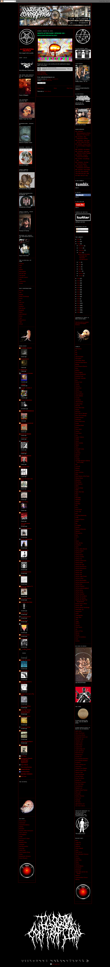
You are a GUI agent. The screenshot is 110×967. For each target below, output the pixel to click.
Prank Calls (78, 511)
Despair (77, 409)
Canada (77, 384)
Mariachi (77, 470)
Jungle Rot (78, 842)
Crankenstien (22, 281)
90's (76, 354)
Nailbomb (77, 846)
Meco (76, 840)
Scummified (24, 512)
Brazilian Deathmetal (80, 374)
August (80, 252)
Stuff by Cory (78, 558)
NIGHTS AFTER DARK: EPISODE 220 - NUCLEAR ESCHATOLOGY (51, 34)
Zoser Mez (21, 848)
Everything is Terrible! (27, 373)
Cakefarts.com (79, 741)
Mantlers (77, 468)
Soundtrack (78, 545)
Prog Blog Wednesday (80, 515)
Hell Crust (21, 302)
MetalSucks (24, 369)
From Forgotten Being (24, 852)
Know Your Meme (79, 778)
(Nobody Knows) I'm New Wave (26, 682)
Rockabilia (78, 794)
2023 (78, 278)
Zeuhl (76, 639)
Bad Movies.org (79, 739)
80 (76, 350)
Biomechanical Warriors (81, 366)
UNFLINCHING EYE (26, 455)
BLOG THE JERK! (25, 660)
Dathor (20, 312)
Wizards (77, 635)
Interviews (77, 452)
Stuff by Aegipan (79, 551)
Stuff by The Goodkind (81, 596)
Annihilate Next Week (26, 602)
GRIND (77, 439)
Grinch (77, 856)
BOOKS (77, 370)
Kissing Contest (79, 776)
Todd (20, 318)
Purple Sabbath (79, 848)
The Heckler (22, 275)
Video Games (78, 627)
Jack (20, 267)
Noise (76, 495)
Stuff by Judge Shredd (81, 576)
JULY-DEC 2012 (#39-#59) (81, 171)
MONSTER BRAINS (26, 434)
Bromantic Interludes (80, 378)
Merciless (21, 840)
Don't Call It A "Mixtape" (81, 413)
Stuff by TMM (78, 605)
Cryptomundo (78, 746)
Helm (20, 279)
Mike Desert (22, 308)
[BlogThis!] (40, 83)
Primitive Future (25, 634)
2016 (78, 294)
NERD (76, 490)
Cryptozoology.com (80, 748)
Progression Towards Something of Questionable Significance (26, 760)
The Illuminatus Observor (25, 467)
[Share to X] (41, 83)
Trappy (77, 621)
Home (55, 88)
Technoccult (24, 437)
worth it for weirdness (80, 637)
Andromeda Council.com (81, 737)
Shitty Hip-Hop (79, 543)
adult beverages (79, 356)
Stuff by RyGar (79, 590)
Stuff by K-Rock (79, 578)
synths (77, 613)
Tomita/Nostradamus (24, 824)
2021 (78, 283)
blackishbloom (25, 359)
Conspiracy (78, 399)
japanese (77, 454)
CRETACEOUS (79, 401)
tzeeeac (23, 575)
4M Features (78, 348)
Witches (77, 633)
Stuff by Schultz (79, 592)
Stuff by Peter (78, 584)
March (80, 271)
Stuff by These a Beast (81, 603)
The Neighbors (22, 834)
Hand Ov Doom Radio (80, 770)
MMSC (77, 486)
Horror (76, 447)
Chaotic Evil (78, 388)
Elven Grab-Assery (80, 421)
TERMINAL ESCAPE (26, 348)
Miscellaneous (78, 484)
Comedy (77, 397)
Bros (76, 380)
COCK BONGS (79, 396)
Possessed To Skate (24, 838)
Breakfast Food (79, 376)
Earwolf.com (78, 756)
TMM (20, 322)
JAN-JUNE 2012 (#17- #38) (82, 173)
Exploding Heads (79, 425)
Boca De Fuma (25, 441)
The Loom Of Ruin (26, 706)
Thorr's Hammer (23, 832)
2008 (78, 312)
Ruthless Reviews (79, 796)
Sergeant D (24, 452)
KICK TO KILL (24, 501)
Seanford (21, 263)
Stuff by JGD (78, 574)
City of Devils (24, 764)
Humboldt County (79, 449)
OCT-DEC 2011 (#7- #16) (81, 175)
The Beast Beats (25, 771)
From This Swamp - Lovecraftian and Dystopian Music (26, 711)
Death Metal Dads (79, 407)
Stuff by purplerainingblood (82, 588)
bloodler (21, 294)
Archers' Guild (25, 624)
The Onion (78, 801)
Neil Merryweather (23, 846)
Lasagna (77, 458)
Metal (76, 474)
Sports (77, 547)
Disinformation (78, 754)
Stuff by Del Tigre (79, 564)
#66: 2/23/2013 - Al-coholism (82, 149)
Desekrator (78, 870)
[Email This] (38, 83)
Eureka (77, 423)
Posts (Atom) (47, 91)
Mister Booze (24, 620)
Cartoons (77, 386)
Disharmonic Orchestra (25, 856)
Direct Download (41, 72)
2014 (78, 298)
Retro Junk (78, 792)
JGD (20, 292)
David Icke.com (79, 752)
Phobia (21, 854)
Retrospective (78, 533)
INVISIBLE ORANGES (26, 774)
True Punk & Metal (26, 491)
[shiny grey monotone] (27, 423)
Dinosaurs (77, 411)
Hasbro (77, 441)
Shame (77, 541)
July (80, 262)
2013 (78, 301)
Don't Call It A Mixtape (80, 415)
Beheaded (21, 828)
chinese (77, 390)
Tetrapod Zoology (25, 727)
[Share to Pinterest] (45, 83)
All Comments (81, 231)
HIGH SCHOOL (79, 443)
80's (76, 352)
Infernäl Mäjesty (79, 866)
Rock (76, 535)
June (80, 264)
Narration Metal (79, 488)
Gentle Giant (22, 850)
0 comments (55, 79)
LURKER (23, 384)
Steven (21, 304)
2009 (78, 310)
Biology (77, 364)
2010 (78, 307)
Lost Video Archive (26, 598)
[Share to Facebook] (43, 83)
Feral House (78, 766)
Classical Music (79, 394)
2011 (78, 305)
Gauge (20, 836)
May (80, 266)
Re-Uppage (78, 525)
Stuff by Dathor (79, 562)
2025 (78, 241)
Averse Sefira (22, 820)
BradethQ (21, 310)
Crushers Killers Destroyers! (26, 830)
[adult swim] (78, 731)
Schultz (21, 283)
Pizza (76, 507)
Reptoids (77, 531)
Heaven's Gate (79, 772)
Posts (79, 229)
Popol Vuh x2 (78, 852)
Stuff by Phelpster (79, 586)
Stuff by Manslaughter (80, 580)
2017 (78, 292)
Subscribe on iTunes (42, 74)
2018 (78, 289)
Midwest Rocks (79, 478)
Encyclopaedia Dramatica (81, 758)
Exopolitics (78, 762)
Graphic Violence (79, 437)
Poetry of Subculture (26, 400)
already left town (25, 769)
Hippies (77, 445)
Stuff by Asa (78, 552)
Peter (20, 265)
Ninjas (76, 494)
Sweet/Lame (78, 611)
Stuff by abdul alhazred (81, 549)
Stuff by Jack (78, 572)
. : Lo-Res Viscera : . (26, 649)
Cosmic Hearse (25, 671)
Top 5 (76, 619)
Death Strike (78, 860)
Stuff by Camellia (79, 556)
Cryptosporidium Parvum (81, 877)
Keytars (77, 456)
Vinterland (21, 844)
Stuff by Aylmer (79, 554)
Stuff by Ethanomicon (80, 568)
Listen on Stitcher (41, 73)
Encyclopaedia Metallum (81, 760)
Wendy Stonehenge (24, 296)
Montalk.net (78, 780)
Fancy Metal (78, 429)
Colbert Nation (78, 744)
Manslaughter (22, 271)
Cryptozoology (78, 403)
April (80, 269)
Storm (76, 850)
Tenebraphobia (79, 615)
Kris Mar (21, 290)
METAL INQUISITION (26, 539)
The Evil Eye (24, 745)
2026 (78, 239)
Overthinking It (79, 786)
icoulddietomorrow (26, 571)
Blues (76, 368)
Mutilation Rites (23, 842)
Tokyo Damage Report (27, 741)
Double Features (79, 417)
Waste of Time (79, 631)
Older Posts (70, 88)
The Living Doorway (26, 767)
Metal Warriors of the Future (82, 476)
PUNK (76, 517)
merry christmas (79, 472)
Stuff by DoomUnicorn (80, 566)
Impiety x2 (78, 844)
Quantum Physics (79, 519)
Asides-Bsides (25, 550)
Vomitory (77, 858)
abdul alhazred (22, 314)
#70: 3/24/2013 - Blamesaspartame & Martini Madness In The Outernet (82, 133)
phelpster (21, 306)
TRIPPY (77, 623)
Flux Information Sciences (81, 854)
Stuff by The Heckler (80, 598)
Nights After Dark (47, 80)
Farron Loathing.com (80, 764)
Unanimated (22, 822)
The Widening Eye (26, 616)
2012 (78, 303)
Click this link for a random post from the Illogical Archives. (82, 323)
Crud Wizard (24, 613)
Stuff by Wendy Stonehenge (82, 607)
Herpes (77, 862)
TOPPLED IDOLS (25, 561)
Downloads (78, 419)
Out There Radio (79, 784)
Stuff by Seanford (79, 594)
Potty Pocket (78, 509)
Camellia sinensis (23, 277)
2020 (78, 285)
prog (76, 513)
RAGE (77, 521)
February (81, 273)
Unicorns (77, 625)
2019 (78, 287)
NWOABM (78, 497)
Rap (76, 523)
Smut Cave (78, 798)
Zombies (77, 641)
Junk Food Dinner (79, 774)
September (81, 250)
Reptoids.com (78, 788)
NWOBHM (78, 499)
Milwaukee (78, 480)
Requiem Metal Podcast (81, 790)
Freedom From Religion (81, 768)
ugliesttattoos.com (80, 803)
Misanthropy (78, 482)
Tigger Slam (78, 617)
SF (76, 539)
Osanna (77, 864)
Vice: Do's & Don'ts (80, 805)
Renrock (77, 527)
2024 (78, 243)
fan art (77, 427)
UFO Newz (23, 756)
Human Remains (23, 858)
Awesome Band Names (81, 362)
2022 (78, 280)
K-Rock (21, 324)
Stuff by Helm (78, 570)
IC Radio (77, 451)
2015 (78, 296)
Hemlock (77, 875)
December (81, 245)
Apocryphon (78, 358)
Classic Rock (78, 392)
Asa (20, 300)
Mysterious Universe (80, 782)
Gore (76, 435)
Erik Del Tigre (22, 273)
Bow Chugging (78, 372)
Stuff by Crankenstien (80, 560)
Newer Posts (40, 88)
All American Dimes (80, 735)
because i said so (25, 716)
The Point (23, 730)
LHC (76, 464)
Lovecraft (77, 466)
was (76, 629)
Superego (77, 799)
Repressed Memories (80, 529)
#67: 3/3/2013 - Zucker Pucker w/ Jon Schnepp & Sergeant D (83, 145)
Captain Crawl (78, 743)
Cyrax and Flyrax (79, 750)
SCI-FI (77, 537)
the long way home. (26, 528)
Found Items (78, 433)
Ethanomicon (22, 320)
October (81, 248)
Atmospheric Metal (80, 360)
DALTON (77, 405)
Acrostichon (78, 868)
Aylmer (21, 269)
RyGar (20, 316)
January (81, 275)
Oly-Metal (77, 503)
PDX (76, 505)
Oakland (77, 501)
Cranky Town (24, 638)
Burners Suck (78, 382)
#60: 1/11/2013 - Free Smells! (82, 169)
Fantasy (77, 431)
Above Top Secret (79, 733)
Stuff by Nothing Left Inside (82, 582)
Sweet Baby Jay (79, 609)
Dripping (21, 826)
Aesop (20, 298)
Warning (77, 879)
